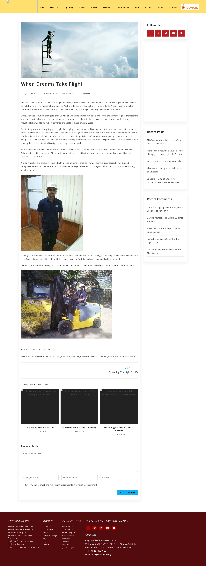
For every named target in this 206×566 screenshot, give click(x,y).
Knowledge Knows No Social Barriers (119, 429)
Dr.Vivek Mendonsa (156, 217)
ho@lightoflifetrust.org (101, 554)
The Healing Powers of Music (40, 427)
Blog (136, 7)
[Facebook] (88, 528)
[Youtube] (173, 33)
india (73, 357)
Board (82, 7)
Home (41, 7)
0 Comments (85, 93)
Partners (107, 7)
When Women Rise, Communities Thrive (165, 161)
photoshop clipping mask (158, 207)
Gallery (160, 7)
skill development (116, 357)
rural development (99, 357)
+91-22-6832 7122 (97, 550)
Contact (173, 7)
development (39, 357)
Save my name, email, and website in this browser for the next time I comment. (61, 485)
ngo (77, 357)
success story (131, 357)
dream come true (53, 357)
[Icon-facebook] (150, 33)
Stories (94, 7)
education (65, 357)
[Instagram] (158, 33)
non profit (85, 357)
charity (29, 357)
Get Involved (123, 7)
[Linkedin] (181, 33)
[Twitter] (165, 33)
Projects (54, 7)
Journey (69, 7)
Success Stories (68, 93)
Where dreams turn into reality (79, 427)
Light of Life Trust (30, 93)
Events (147, 7)
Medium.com (49, 349)
